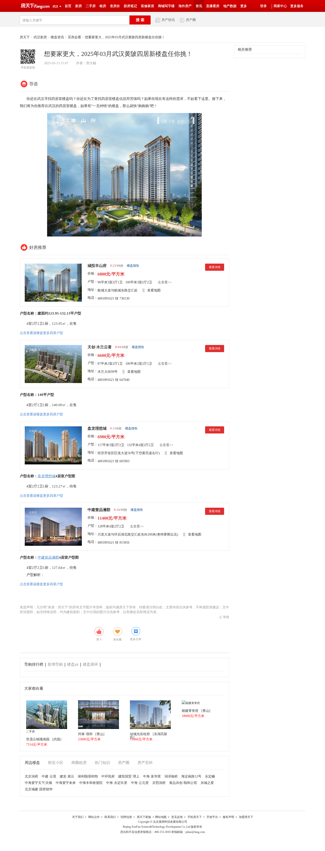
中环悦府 (108, 776)
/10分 (116, 265)
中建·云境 (49, 776)
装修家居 (147, 6)
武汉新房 (40, 37)
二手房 (91, 6)
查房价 (115, 6)
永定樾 (210, 776)
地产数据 (229, 6)
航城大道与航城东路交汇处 (118, 290)
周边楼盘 (32, 763)
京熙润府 (159, 783)
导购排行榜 (33, 664)
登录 (263, 6)
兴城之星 (207, 783)
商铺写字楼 (166, 6)
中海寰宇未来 (66, 783)
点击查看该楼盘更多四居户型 (41, 333)
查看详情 (214, 267)
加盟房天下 (246, 817)
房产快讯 (168, 20)
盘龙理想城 (97, 428)
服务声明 (228, 817)
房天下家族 (144, 817)
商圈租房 (79, 763)
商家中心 (280, 6)
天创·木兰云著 (100, 347)
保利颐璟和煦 (88, 776)
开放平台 (212, 817)
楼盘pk (73, 664)
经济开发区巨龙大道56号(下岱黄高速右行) (129, 453)
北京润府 (31, 776)
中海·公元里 (140, 783)
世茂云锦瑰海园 (37, 739)
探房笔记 (130, 6)
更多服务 (297, 6)
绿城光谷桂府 (140, 734)
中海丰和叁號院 (91, 783)
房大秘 (91, 63)
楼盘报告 (133, 265)
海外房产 (185, 6)
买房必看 (74, 37)
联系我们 (110, 817)
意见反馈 (177, 817)
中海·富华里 (152, 776)
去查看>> (165, 282)
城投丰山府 (97, 266)
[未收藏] (117, 631)
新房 (78, 6)
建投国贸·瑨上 (128, 776)
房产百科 (145, 763)
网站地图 (161, 817)
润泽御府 (171, 776)
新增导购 (55, 664)
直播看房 (212, 6)
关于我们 (78, 817)
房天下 (25, 37)
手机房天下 (194, 817)
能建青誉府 (190, 711)
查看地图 (154, 290)
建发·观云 (67, 776)
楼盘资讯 (57, 37)
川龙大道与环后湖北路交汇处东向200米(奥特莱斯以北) (138, 534)
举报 (226, 617)
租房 (102, 6)
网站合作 (94, 817)
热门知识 (102, 763)
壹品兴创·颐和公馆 (183, 783)
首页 (68, 6)
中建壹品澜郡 (99, 510)
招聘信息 (126, 817)
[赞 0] (98, 631)
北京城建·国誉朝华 (39, 789)
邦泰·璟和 (85, 734)
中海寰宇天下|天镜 (38, 783)
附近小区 (55, 763)
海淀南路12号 (191, 776)
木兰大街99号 (108, 372)
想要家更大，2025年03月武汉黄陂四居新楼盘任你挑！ (125, 37)
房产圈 (191, 20)
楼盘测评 (90, 664)
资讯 (199, 6)
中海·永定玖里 (116, 783)
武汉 (55, 6)
